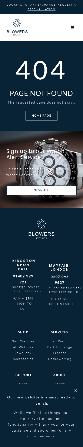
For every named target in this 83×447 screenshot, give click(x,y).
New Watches (23, 341)
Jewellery (23, 353)
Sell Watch (60, 341)
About (59, 384)
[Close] (76, 390)
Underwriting (60, 359)
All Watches (23, 347)
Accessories (23, 359)
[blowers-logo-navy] (17, 21)
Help (23, 384)
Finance (60, 353)
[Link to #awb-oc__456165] (73, 28)
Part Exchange (59, 347)
